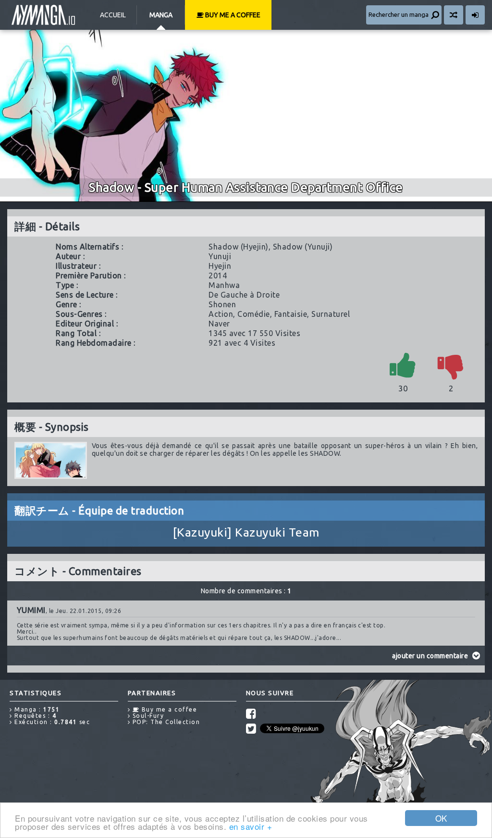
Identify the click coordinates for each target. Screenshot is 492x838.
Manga (160, 15)
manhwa (224, 285)
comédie (253, 314)
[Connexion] (475, 15)
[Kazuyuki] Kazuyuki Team (246, 532)
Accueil (113, 15)
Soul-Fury (147, 716)
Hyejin (220, 266)
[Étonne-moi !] (453, 15)
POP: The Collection (165, 722)
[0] (451, 364)
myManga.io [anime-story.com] (43, 15)
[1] (403, 364)
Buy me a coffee (232, 15)
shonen (222, 304)
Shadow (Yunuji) (303, 246)
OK (441, 818)
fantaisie (291, 314)
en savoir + (250, 826)
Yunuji (220, 256)
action (221, 314)
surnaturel (330, 314)
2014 (218, 275)
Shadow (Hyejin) (239, 246)
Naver (219, 323)
